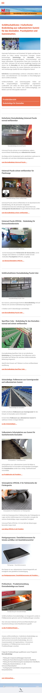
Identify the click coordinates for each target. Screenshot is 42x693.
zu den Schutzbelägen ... (9, 424)
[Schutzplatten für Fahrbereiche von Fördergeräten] (17, 500)
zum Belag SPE (6, 529)
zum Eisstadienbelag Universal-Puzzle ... (14, 162)
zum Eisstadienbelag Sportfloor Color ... (14, 369)
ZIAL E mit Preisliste (17, 529)
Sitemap (16, 686)
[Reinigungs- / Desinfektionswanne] (16, 554)
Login (37, 686)
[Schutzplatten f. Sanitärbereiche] (17, 449)
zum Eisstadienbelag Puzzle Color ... (13, 313)
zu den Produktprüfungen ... (10, 628)
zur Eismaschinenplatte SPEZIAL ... (13, 261)
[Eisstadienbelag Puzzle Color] (16, 287)
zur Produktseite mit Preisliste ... (12, 474)
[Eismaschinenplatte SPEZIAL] (17, 238)
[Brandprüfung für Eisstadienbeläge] (17, 600)
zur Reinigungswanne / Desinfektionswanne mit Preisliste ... (20, 575)
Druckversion (9, 686)
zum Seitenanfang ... (8, 678)
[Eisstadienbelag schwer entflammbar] (16, 187)
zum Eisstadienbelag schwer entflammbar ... (16, 213)
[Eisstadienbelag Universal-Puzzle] (17, 135)
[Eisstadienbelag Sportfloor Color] (17, 338)
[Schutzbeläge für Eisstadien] (17, 396)
